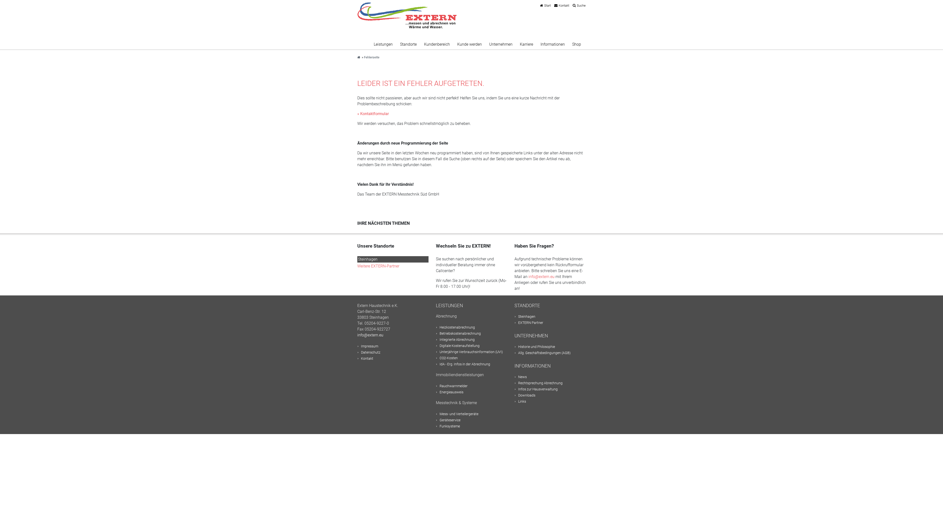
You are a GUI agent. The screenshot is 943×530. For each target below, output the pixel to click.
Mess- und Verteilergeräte (459, 414)
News (522, 377)
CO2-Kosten (449, 358)
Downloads (526, 395)
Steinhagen (367, 259)
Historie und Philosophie (536, 347)
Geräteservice (450, 420)
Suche (581, 5)
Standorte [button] (408, 44)
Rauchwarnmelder (454, 386)
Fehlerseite (371, 57)
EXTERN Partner (530, 323)
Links (522, 401)
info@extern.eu (541, 276)
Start (547, 5)
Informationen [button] (553, 44)
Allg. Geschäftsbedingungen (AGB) (544, 353)
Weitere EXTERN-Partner (378, 266)
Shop (576, 44)
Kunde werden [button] (469, 44)
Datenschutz (370, 352)
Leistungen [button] (383, 44)
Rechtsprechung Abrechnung (540, 383)
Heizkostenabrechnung (457, 327)
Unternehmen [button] (501, 44)
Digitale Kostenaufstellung (460, 346)
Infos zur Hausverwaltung (538, 389)
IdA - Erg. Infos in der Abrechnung (465, 364)
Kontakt (564, 5)
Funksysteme (450, 426)
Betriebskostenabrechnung (460, 333)
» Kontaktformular (373, 113)
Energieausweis (451, 392)
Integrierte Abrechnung (457, 340)
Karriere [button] (526, 44)
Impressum (369, 346)
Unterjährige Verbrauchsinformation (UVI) (471, 352)
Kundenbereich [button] (437, 44)
